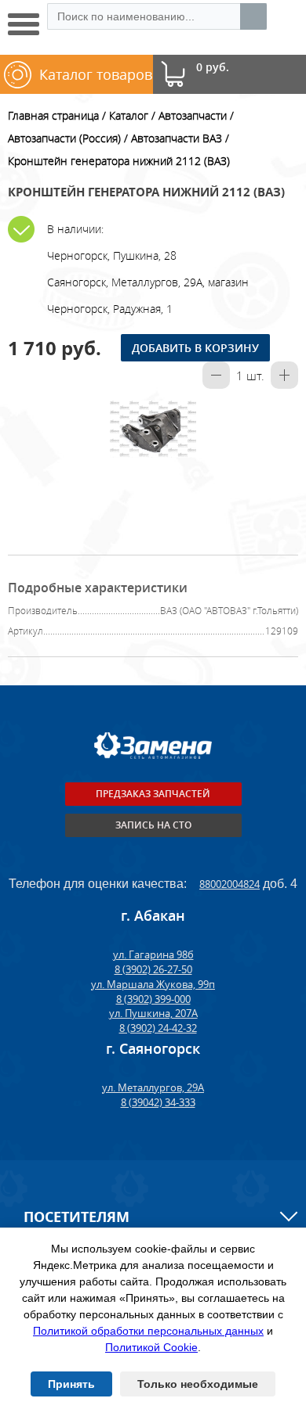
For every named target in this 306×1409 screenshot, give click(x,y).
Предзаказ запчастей (153, 793)
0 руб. (212, 67)
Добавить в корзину (195, 347)
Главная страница (53, 115)
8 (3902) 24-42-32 (158, 1028)
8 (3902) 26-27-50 (153, 969)
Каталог (128, 115)
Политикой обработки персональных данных (148, 1331)
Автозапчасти (192, 115)
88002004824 (229, 884)
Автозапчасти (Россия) (64, 138)
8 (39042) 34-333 (158, 1102)
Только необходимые (197, 1384)
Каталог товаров (95, 74)
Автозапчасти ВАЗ (176, 138)
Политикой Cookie (151, 1347)
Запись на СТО (153, 825)
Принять (71, 1384)
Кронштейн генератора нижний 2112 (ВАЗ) (119, 160)
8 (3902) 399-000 (153, 999)
